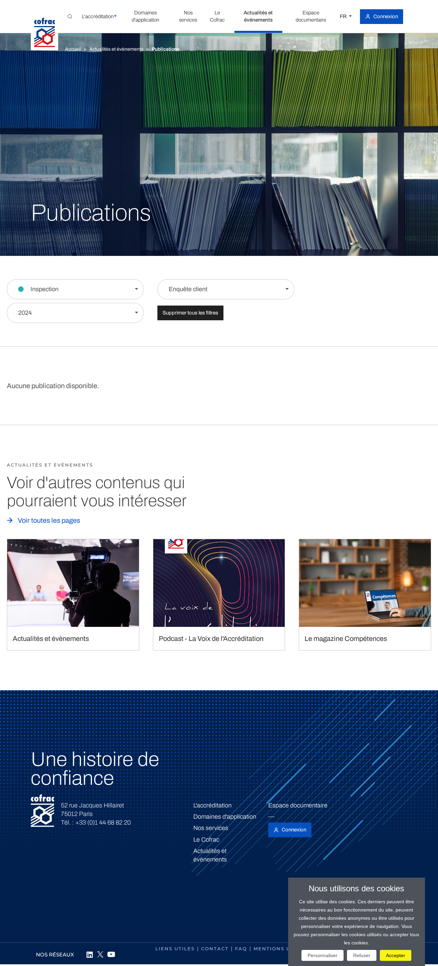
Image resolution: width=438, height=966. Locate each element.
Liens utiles (175, 948)
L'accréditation (212, 805)
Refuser (361, 955)
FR (344, 16)
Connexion (385, 16)
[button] (97, 16)
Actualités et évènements (116, 49)
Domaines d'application (224, 816)
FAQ (241, 948)
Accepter (395, 955)
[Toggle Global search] (69, 16)
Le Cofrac (206, 839)
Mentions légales (283, 948)
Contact (215, 948)
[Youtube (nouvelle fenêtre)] (111, 954)
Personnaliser (322, 955)
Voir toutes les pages (49, 520)
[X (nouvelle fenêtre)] (100, 954)
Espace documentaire (297, 805)
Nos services (210, 828)
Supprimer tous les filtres (190, 312)
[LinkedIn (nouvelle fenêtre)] (89, 954)
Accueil (73, 49)
